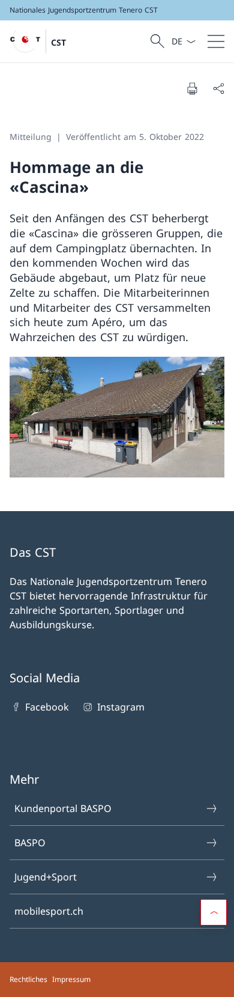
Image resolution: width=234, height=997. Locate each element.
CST (58, 42)
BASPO (30, 842)
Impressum (71, 979)
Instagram (120, 707)
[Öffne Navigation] (216, 41)
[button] (213, 912)
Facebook (47, 707)
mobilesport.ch (48, 911)
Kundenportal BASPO (63, 808)
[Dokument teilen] (218, 88)
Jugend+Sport (45, 876)
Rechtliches (28, 979)
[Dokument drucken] (192, 88)
